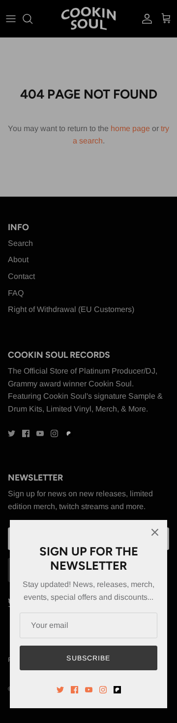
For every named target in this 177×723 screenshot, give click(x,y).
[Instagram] (103, 689)
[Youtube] (88, 689)
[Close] (155, 532)
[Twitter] (60, 689)
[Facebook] (74, 689)
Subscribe (88, 658)
